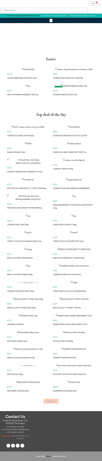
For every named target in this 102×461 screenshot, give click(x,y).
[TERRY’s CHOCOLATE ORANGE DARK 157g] (28, 232)
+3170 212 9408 (18, 436)
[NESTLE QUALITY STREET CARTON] (74, 299)
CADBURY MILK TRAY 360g (18, 225)
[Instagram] (18, 446)
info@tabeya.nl (6, 436)
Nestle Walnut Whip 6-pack (17, 341)
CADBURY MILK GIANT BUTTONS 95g (68, 78)
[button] (51, 20)
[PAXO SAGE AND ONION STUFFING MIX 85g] (28, 198)
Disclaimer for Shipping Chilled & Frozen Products (23, 16)
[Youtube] (22, 446)
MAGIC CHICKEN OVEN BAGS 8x (20, 258)
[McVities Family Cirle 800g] (74, 332)
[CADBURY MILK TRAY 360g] (28, 216)
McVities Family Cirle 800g (63, 341)
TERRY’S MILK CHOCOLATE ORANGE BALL (69, 291)
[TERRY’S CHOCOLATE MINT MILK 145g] (74, 232)
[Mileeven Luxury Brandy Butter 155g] (28, 349)
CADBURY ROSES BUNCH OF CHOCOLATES (70, 136)
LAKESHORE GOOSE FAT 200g (64, 225)
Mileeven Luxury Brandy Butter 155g (21, 358)
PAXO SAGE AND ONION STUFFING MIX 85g (24, 208)
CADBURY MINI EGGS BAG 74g (65, 95)
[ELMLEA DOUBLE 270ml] (28, 143)
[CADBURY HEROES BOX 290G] (74, 349)
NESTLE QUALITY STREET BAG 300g (21, 308)
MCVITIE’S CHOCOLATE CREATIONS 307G (69, 374)
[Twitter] (13, 446)
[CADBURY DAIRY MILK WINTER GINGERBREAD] (74, 179)
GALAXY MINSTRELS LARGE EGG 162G (22, 78)
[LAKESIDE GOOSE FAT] (28, 315)
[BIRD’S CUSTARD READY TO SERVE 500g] (74, 249)
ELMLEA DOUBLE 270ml (16, 152)
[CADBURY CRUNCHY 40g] (74, 160)
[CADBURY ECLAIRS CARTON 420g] (28, 126)
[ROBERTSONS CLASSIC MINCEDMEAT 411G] (74, 315)
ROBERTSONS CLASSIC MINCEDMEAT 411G (70, 324)
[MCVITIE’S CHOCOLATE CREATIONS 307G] (74, 365)
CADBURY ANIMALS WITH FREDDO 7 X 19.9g (24, 172)
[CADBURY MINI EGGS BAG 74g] (74, 86)
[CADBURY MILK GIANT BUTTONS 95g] (74, 69)
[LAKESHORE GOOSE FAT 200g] (74, 216)
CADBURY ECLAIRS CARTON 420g (20, 136)
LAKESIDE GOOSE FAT (15, 324)
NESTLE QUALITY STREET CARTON (67, 308)
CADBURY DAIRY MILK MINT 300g (20, 291)
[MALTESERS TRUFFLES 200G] (28, 382)
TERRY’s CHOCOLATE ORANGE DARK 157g (24, 241)
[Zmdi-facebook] (8, 446)
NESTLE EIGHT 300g (15, 374)
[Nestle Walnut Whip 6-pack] (28, 332)
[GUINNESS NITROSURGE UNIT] (74, 382)
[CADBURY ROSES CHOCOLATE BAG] (74, 265)
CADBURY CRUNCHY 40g (63, 169)
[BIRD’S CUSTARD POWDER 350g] (28, 265)
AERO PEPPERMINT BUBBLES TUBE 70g (22, 95)
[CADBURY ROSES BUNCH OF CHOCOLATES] (74, 126)
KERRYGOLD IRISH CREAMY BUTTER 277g (69, 152)
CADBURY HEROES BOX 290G (64, 358)
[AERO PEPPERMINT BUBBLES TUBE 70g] (28, 86)
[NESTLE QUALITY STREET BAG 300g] (28, 299)
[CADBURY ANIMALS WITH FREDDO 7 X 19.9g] (28, 161)
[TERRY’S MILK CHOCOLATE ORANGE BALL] (74, 282)
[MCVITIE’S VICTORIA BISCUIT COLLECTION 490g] (28, 179)
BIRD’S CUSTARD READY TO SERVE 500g (68, 258)
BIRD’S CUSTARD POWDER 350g (19, 274)
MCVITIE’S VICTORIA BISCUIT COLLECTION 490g (26, 188)
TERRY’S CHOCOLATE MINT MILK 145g (68, 241)
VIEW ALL (51, 401)
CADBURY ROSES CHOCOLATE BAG (67, 274)
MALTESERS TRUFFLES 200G (18, 391)
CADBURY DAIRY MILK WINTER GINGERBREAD (71, 188)
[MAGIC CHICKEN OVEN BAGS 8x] (28, 249)
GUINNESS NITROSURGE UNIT (65, 391)
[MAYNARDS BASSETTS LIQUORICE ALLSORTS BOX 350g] (74, 196)
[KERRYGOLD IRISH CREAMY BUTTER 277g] (74, 143)
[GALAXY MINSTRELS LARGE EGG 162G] (28, 69)
